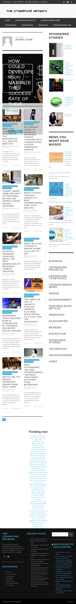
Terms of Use (9, 585)
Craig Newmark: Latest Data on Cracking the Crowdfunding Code (40, 555)
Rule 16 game (68, 80)
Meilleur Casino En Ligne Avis (38, 484)
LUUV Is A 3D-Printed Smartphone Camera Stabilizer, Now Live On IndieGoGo (40, 578)
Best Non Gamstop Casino (38, 478)
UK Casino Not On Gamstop (38, 486)
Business (55, 261)
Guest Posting (10, 576)
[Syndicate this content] (52, 544)
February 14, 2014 (30, 326)
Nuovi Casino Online (38, 519)
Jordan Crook (10, 146)
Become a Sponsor (11, 574)
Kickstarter (58, 321)
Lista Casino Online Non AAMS (38, 515)
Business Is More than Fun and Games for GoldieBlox (40, 560)
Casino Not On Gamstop (38, 449)
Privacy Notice (10, 581)
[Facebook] (64, 2)
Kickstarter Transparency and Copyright (59, 172)
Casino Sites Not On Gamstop (38, 461)
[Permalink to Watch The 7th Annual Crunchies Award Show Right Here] (11, 363)
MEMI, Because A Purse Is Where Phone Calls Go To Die (33, 248)
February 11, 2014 (8, 391)
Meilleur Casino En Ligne (38, 513)
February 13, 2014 (8, 335)
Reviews (55, 327)
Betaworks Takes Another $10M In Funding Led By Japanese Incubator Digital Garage (11, 323)
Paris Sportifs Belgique (38, 493)
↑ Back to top (70, 601)
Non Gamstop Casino (38, 447)
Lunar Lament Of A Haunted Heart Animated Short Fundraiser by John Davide (64, 558)
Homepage (9, 578)
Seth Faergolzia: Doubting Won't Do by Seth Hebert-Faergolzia (63, 587)
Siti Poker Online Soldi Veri (38, 517)
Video (53, 361)
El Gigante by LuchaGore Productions (63, 569)
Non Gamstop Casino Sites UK (38, 467)
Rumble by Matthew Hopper (64, 566)
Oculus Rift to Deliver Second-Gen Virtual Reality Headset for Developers (40, 584)
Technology (7, 125)
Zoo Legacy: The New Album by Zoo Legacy (64, 592)
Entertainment (60, 299)
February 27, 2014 (8, 275)
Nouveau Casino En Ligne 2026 (38, 511)
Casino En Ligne (38, 482)
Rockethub (57, 333)
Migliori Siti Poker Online (38, 497)
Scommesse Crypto (38, 505)
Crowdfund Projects (58, 268)
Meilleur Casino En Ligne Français (38, 472)
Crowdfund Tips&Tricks (58, 277)
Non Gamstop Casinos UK (38, 436)
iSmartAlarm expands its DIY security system (69, 46)
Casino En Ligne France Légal (38, 503)
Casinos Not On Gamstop (38, 438)
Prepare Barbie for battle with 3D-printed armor (39, 564)
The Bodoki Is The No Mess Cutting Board (68, 153)
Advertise (8, 572)
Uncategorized (60, 355)
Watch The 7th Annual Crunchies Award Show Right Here (11, 382)
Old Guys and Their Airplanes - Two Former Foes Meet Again (39, 573)
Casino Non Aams (38, 445)
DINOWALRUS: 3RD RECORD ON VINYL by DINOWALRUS (64, 563)
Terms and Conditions (12, 583)
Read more (5, 165)
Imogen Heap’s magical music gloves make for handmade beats (39, 541)
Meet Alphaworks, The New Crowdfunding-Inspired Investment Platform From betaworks (33, 375)
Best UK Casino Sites (38, 469)
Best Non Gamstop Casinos (38, 453)
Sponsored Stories (57, 341)
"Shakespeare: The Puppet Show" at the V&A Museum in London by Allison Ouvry (64, 573)
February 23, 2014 (30, 257)
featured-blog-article (61, 307)
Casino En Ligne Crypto (38, 492)
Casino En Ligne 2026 (38, 507)
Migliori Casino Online (38, 443)
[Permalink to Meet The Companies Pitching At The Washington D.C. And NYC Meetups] (11, 115)
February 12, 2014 (30, 389)
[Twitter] (67, 2)
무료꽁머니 (38, 499)
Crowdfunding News (10, 123)
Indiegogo (56, 314)
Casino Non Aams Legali (38, 457)
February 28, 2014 (30, 212)
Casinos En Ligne (38, 526)
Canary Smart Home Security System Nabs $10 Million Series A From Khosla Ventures (11, 198)
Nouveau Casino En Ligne (38, 501)
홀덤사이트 (38, 440)
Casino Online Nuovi (38, 442)
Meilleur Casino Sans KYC (38, 522)
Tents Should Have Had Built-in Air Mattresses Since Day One (40, 569)
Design (54, 293)
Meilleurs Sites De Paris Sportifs (38, 520)
